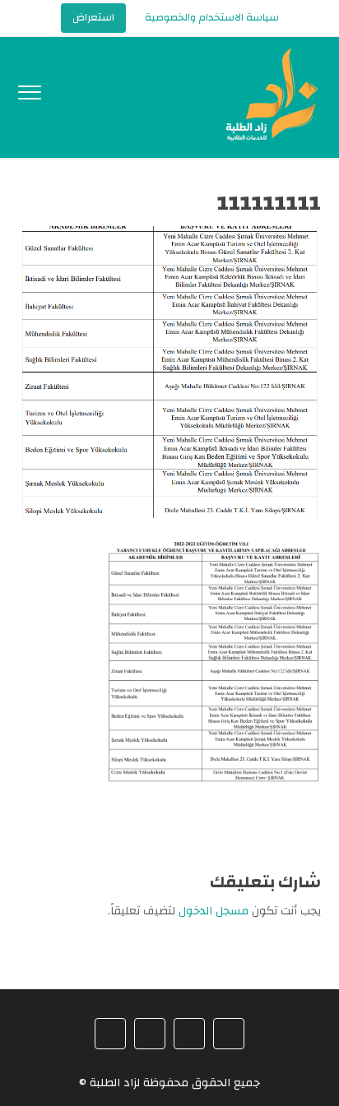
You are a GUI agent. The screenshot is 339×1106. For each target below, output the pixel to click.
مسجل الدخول (213, 911)
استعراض (93, 17)
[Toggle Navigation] (29, 96)
